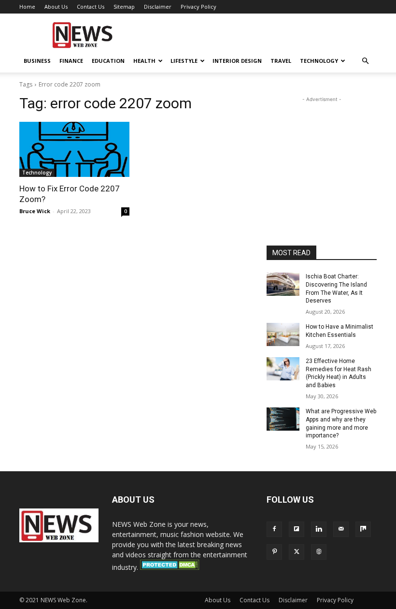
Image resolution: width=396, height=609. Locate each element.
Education (108, 60)
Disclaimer (157, 6)
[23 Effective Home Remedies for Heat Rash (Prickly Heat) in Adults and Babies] (283, 368)
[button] (365, 61)
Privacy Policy (198, 6)
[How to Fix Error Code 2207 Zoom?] (74, 149)
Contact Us (90, 6)
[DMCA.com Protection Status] (169, 567)
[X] (296, 552)
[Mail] (341, 529)
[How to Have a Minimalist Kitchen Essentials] (283, 334)
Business (37, 60)
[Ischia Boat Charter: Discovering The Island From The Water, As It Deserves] (283, 284)
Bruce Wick (34, 211)
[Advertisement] (263, 34)
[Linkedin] (318, 529)
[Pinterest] (274, 552)
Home (27, 6)
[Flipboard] (296, 529)
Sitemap (124, 6)
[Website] (318, 552)
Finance (71, 60)
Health (144, 60)
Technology (319, 60)
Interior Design (237, 60)
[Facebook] (274, 529)
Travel (280, 60)
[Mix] (363, 529)
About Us (56, 6)
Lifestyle (184, 60)
